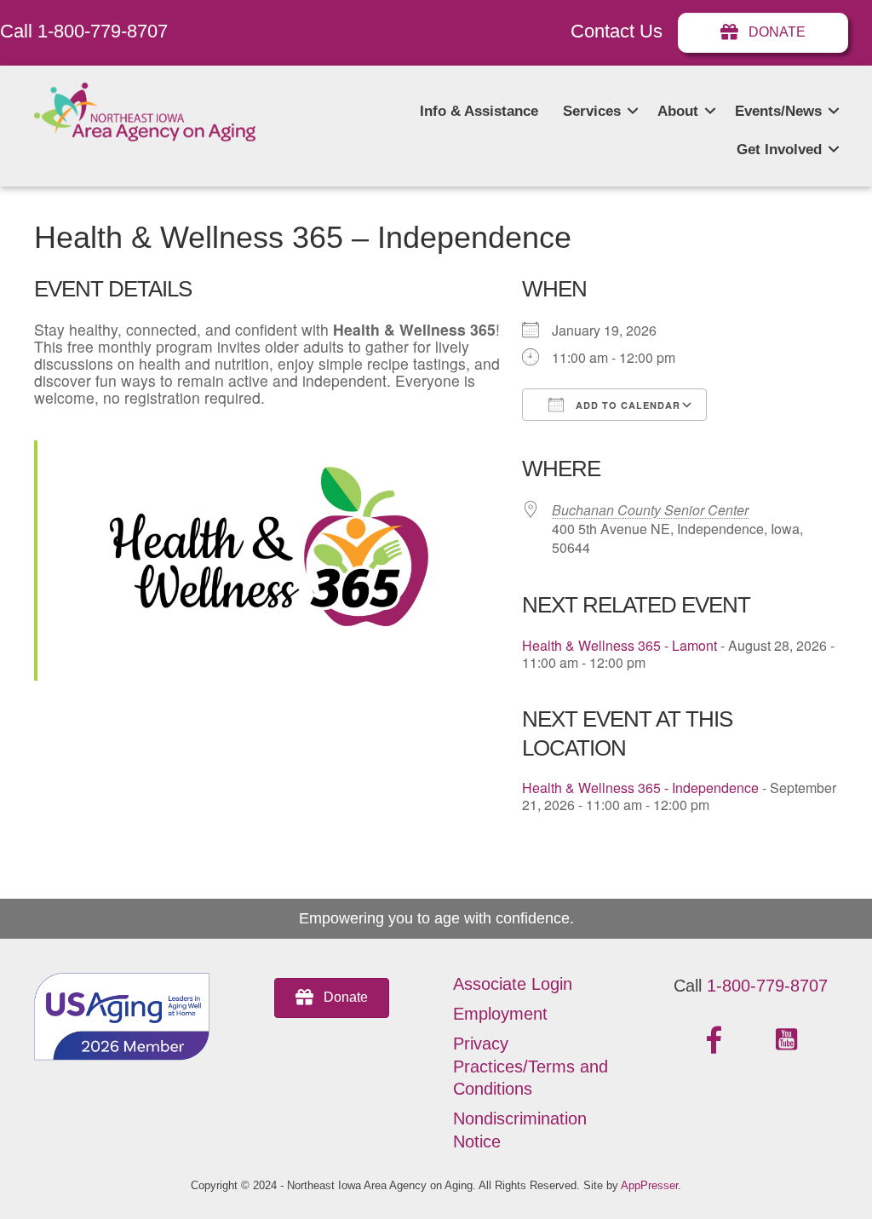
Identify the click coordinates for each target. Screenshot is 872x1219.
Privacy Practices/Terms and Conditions (530, 1066)
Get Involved (779, 149)
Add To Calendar (626, 405)
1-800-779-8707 (767, 985)
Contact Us (617, 31)
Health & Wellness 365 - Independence (640, 787)
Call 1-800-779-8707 (84, 31)
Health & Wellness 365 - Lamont (619, 645)
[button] (633, 111)
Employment (500, 1013)
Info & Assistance (479, 111)
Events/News (778, 111)
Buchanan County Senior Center (650, 510)
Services (592, 111)
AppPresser (649, 1185)
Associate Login (512, 984)
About (677, 111)
